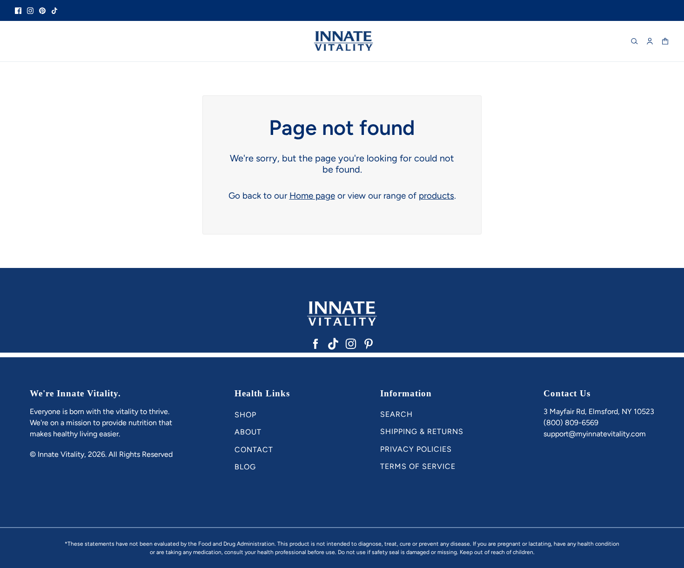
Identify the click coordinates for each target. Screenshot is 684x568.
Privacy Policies (416, 449)
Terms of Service (418, 466)
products (436, 195)
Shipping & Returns (421, 431)
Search (396, 414)
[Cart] (665, 41)
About (248, 432)
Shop (245, 414)
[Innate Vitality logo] (342, 313)
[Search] (634, 41)
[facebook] (18, 10)
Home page (312, 195)
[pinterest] (42, 10)
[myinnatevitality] (342, 41)
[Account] (650, 41)
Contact (254, 449)
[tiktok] (54, 10)
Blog (245, 466)
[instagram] (30, 10)
